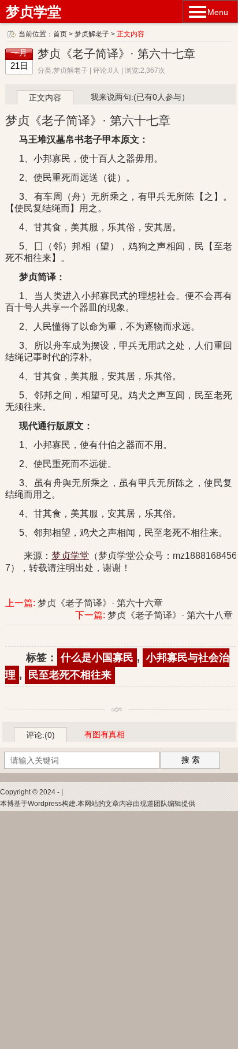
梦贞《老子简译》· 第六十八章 (170, 615)
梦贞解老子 (92, 34)
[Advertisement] (119, 930)
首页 (60, 34)
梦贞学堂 (33, 12)
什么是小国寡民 (97, 657)
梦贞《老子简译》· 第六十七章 (116, 53)
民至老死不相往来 (69, 675)
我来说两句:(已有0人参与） (140, 97)
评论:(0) (40, 735)
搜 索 (190, 759)
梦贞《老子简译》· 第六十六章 (100, 603)
